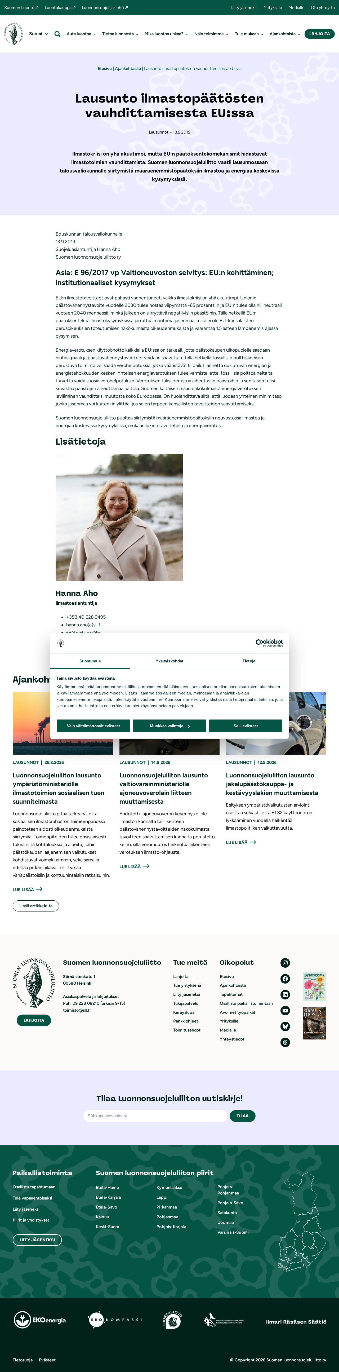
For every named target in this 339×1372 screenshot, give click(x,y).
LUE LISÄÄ (23, 889)
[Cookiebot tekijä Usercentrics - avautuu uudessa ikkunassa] (260, 643)
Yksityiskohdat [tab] (169, 660)
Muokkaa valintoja (166, 726)
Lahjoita (319, 33)
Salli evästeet (246, 726)
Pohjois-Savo (230, 1202)
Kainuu (102, 1216)
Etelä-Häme (107, 1187)
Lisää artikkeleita (35, 905)
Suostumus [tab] (90, 660)
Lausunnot (26, 762)
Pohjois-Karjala (171, 1226)
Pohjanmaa (167, 1216)
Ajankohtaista (128, 68)
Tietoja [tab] (249, 660)
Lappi (162, 1197)
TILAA (243, 1115)
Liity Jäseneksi (37, 1239)
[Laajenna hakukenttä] (57, 33)
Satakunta (227, 1212)
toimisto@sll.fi (77, 1010)
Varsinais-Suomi (233, 1232)
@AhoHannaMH (83, 632)
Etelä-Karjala (108, 1197)
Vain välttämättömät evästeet (93, 726)
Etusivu (105, 68)
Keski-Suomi (108, 1226)
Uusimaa (225, 1222)
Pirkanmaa (167, 1207)
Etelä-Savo (106, 1207)
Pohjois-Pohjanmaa (228, 1190)
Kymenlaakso (169, 1187)
